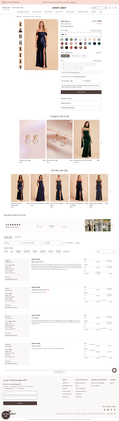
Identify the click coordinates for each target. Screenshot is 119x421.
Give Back (65, 397)
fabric (18, 251)
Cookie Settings (59, 413)
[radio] (62, 39)
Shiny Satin (65, 56)
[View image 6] (20, 54)
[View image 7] (20, 61)
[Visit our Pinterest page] (111, 410)
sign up (20, 403)
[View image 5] (20, 48)
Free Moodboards (80, 391)
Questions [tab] (18, 237)
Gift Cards (78, 397)
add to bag (81, 92)
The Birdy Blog (67, 394)
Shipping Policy (80, 383)
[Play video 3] (20, 36)
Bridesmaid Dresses (28, 16)
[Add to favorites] (57, 21)
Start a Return (95, 385)
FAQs (76, 385)
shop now (73, 2)
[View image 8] (20, 67)
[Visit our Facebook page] (114, 410)
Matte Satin (75, 56)
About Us (65, 383)
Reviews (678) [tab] (8, 237)
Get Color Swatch (96, 30)
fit (12, 251)
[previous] (17, 143)
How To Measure (80, 388)
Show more (66, 251)
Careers (65, 388)
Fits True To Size (75, 72)
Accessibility (84, 413)
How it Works (67, 391)
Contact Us (78, 394)
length (42, 251)
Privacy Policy (77, 413)
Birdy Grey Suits (67, 385)
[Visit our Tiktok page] (104, 410)
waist (35, 251)
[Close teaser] (9, 411)
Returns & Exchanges (97, 383)
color (51, 251)
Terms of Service (69, 413)
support (27, 251)
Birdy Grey (6, 8)
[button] (6, 415)
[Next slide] (86, 2)
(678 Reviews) (69, 26)
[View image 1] (20, 24)
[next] (20, 69)
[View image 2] (20, 30)
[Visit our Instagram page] (108, 410)
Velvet (83, 56)
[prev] (20, 20)
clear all (77, 242)
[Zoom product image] (41, 44)
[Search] (99, 8)
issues (58, 251)
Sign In (112, 383)
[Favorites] (112, 8)
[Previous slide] (32, 2)
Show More (58, 371)
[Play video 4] (20, 42)
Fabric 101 (99, 52)
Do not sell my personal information (97, 413)
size (6, 251)
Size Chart (99, 60)
